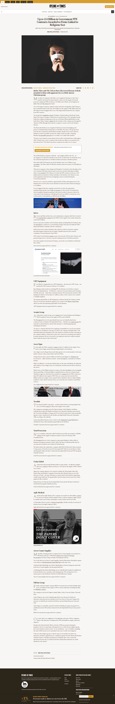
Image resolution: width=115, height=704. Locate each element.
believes (72, 127)
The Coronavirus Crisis (63, 16)
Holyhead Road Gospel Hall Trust (51, 562)
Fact (49, 16)
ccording (36, 164)
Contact (66, 679)
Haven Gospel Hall (57, 502)
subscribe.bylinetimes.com (38, 545)
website (51, 236)
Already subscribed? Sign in (84, 702)
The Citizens (46, 104)
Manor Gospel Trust (73, 301)
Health (39, 658)
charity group (74, 322)
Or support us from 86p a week (84, 699)
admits (51, 121)
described (38, 224)
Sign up (90, 696)
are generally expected (45, 135)
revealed (42, 173)
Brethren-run (74, 356)
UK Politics (53, 658)
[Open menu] (1, 11)
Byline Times (78, 677)
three (44, 218)
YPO (79, 587)
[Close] (114, 696)
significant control (48, 115)
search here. (44, 689)
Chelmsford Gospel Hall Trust (69, 420)
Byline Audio (78, 686)
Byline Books (78, 684)
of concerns (57, 190)
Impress (57, 679)
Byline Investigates (79, 692)
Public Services (48, 658)
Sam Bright (37, 205)
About (65, 677)
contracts (49, 218)
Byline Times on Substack (80, 682)
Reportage (53, 16)
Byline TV (77, 681)
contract (57, 315)
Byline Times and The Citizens (53, 31)
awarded (41, 218)
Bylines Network (78, 694)
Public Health (43, 658)
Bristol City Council (62, 555)
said (78, 138)
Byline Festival (78, 679)
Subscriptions (110, 6)
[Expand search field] (112, 11)
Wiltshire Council (40, 589)
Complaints (66, 683)
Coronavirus (36, 658)
